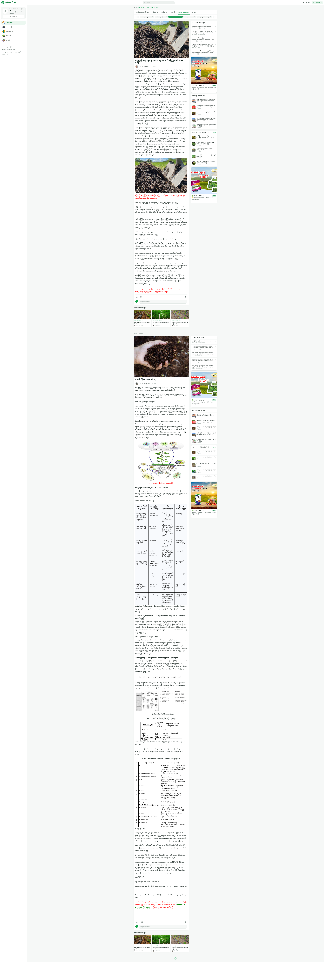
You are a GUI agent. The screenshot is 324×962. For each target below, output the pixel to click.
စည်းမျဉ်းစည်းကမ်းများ (7, 52)
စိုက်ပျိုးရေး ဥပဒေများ (189, 17)
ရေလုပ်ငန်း (172, 12)
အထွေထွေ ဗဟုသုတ (183, 12)
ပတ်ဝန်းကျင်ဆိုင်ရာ (161, 17)
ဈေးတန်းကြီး (9, 31)
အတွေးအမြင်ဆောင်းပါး (153, 7)
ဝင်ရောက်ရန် (14, 16)
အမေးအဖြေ (9, 27)
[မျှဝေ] (185, 297)
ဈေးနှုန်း (8, 40)
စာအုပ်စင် (8, 36)
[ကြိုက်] (137, 297)
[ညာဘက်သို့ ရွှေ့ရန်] (215, 17)
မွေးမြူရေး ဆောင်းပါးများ (204, 17)
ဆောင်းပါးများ (9, 22)
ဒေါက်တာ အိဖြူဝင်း (144, 66)
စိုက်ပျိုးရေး (155, 12)
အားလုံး (214, 132)
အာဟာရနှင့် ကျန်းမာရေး (147, 17)
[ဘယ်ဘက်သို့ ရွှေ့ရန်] (136, 17)
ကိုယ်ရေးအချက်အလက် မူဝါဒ (8, 50)
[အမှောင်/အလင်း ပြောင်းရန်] (303, 2)
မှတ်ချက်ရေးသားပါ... (145, 301)
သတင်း (194, 12)
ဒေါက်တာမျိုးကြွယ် (144, 383)
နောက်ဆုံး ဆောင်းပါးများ (142, 12)
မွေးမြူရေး (164, 12)
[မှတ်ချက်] (141, 297)
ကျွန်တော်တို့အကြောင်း (7, 47)
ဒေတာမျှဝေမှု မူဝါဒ (17, 52)
